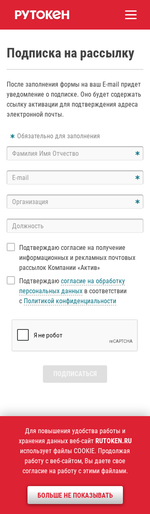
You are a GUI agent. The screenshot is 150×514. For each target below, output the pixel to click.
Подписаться (75, 374)
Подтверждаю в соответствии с (73, 291)
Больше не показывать (75, 495)
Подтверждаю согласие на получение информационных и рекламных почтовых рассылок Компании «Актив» (77, 258)
